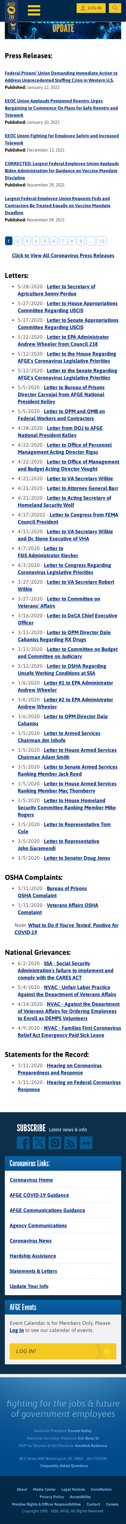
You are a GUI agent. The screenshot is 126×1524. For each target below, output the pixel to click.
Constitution (101, 1489)
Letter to (61, 394)
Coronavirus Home (31, 1180)
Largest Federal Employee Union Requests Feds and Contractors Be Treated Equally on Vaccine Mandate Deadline (57, 205)
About (22, 1489)
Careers (112, 1504)
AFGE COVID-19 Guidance (39, 1195)
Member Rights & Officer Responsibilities (46, 1504)
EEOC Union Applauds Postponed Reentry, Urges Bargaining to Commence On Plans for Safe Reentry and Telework (61, 108)
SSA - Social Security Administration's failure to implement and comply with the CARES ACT (65, 970)
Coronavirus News (31, 1240)
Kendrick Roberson (91, 1446)
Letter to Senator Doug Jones (77, 858)
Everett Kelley (80, 1431)
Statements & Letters (33, 1271)
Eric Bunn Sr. (88, 1438)
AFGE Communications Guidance (47, 1210)
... (91, 241)
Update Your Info (29, 1286)
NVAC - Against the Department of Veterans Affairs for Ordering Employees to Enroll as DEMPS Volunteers (69, 1011)
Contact (93, 1504)
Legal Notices (73, 1489)
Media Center (44, 1489)
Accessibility (80, 1497)
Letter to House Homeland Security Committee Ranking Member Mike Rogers (67, 807)
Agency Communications (38, 1225)
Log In (17, 1330)
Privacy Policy (52, 1497)
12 (101, 241)
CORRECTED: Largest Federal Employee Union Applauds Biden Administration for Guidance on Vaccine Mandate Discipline (62, 170)
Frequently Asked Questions (64, 1466)
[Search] (115, 8)
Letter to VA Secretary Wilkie (80, 478)
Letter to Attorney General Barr (82, 488)
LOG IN (95, 8)
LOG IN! (26, 1351)
